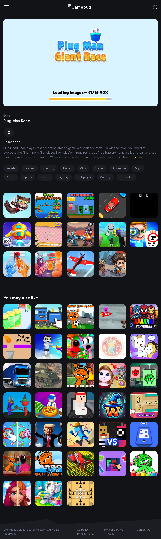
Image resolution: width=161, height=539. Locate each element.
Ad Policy (83, 529)
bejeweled (126, 177)
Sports (27, 177)
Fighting (64, 177)
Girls (83, 168)
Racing (67, 168)
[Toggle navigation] (6, 7)
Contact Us (143, 529)
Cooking (105, 177)
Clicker (99, 168)
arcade (11, 168)
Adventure (119, 168)
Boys (6, 115)
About (111, 533)
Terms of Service (112, 529)
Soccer (45, 177)
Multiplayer (84, 177)
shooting (48, 168)
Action (10, 177)
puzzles (29, 168)
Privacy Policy (86, 533)
